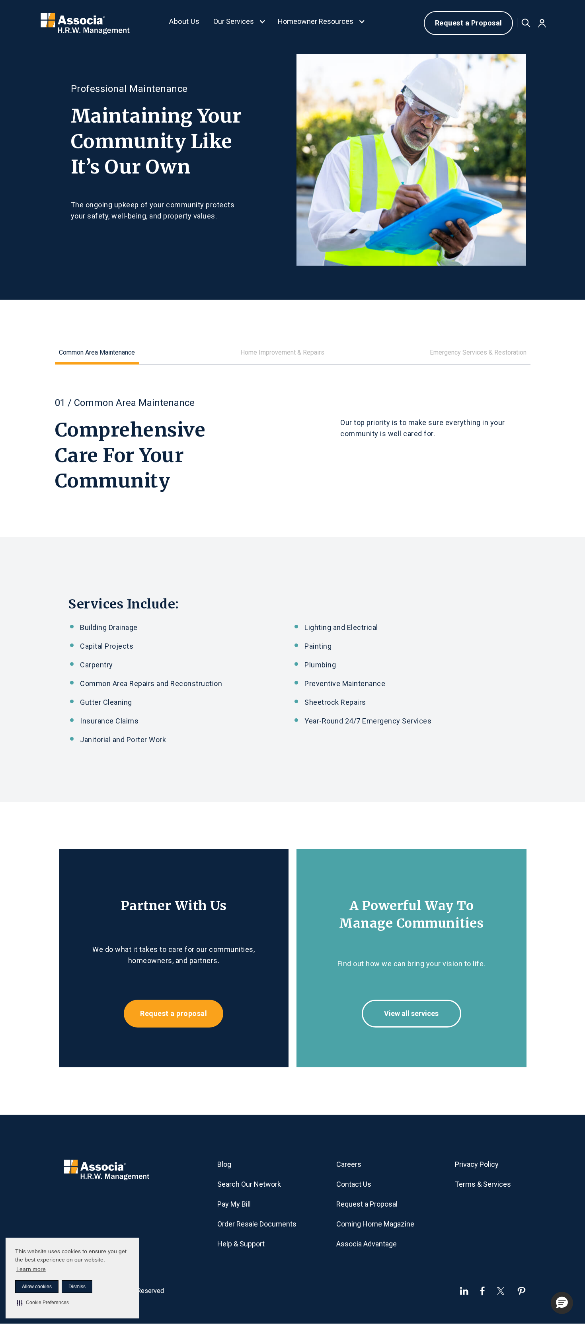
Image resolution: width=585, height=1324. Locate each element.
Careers (348, 1164)
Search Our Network (249, 1184)
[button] (42, 1302)
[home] (85, 23)
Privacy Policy (477, 1164)
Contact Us (353, 1184)
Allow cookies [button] (37, 1286)
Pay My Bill (234, 1204)
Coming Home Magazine (375, 1224)
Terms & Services (483, 1184)
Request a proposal (173, 1013)
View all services (411, 1013)
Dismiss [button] (77, 1286)
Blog (224, 1164)
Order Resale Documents (256, 1224)
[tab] (97, 354)
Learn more (31, 1269)
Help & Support (241, 1244)
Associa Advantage (366, 1244)
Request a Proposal (468, 23)
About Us (184, 21)
